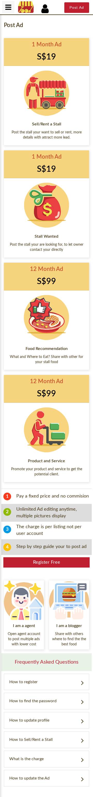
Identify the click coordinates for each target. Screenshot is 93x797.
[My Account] (47, 9)
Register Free (46, 562)
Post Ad (76, 7)
